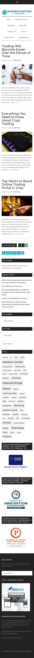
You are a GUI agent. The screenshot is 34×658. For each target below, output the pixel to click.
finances (15, 389)
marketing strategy (10, 410)
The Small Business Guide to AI (12, 286)
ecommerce (24, 374)
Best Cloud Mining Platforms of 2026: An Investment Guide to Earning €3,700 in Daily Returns (16, 292)
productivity (6, 414)
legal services (12, 401)
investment (22, 397)
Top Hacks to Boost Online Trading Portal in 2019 (17, 184)
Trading (5, 432)
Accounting (5, 357)
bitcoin (16, 357)
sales (4, 418)
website (19, 432)
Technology (17, 427)
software (7, 422)
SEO (17, 418)
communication (7, 367)
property (16, 414)
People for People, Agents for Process (15, 298)
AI (10, 357)
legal (4, 401)
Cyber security (17, 370)
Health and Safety (10, 393)
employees (16, 378)
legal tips (21, 401)
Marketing (19, 405)
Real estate (24, 414)
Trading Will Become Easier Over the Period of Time (16, 51)
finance (6, 388)
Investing (13, 397)
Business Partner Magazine (17, 12)
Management (7, 406)
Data (25, 370)
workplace (7, 436)
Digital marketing (13, 374)
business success (13, 362)
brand (22, 357)
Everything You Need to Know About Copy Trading (14, 119)
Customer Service (7, 370)
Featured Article (12, 383)
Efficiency (6, 378)
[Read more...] (15, 102)
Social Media (26, 418)
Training (12, 432)
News (21, 410)
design (4, 374)
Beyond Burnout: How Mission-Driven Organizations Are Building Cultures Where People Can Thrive (16, 304)
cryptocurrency (20, 367)
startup (5, 428)
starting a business (19, 423)
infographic (22, 393)
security (11, 418)
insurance (6, 397)
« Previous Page (7, 245)
